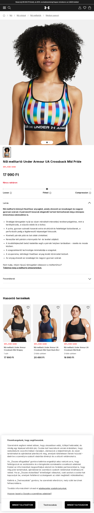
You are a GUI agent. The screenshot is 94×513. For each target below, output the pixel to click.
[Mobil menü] (4, 7)
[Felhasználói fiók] (79, 7)
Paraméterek (9, 278)
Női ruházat (21, 15)
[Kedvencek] (84, 7)
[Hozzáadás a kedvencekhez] (28, 307)
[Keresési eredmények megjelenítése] (9, 7)
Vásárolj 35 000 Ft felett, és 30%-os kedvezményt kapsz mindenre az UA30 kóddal (47, 2)
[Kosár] (89, 7)
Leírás (6, 203)
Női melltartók (35, 15)
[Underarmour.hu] (47, 7)
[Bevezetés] (4, 15)
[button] (47, 142)
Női (11, 15)
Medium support (52, 15)
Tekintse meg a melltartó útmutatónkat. (22, 268)
